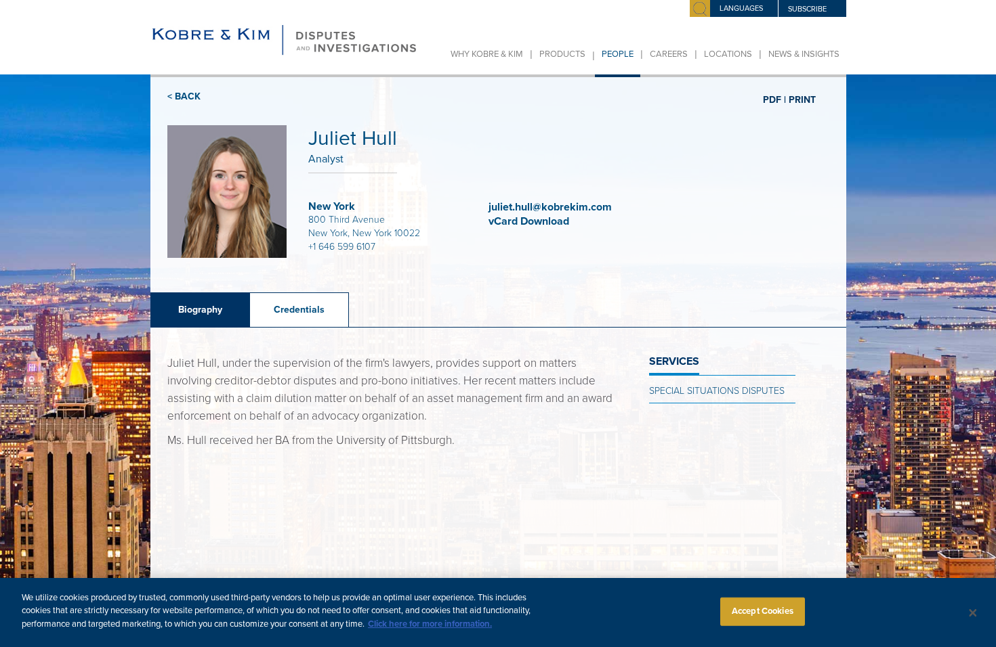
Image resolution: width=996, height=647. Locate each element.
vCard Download (530, 221)
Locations (728, 54)
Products (562, 54)
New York (331, 206)
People (618, 54)
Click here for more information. (430, 624)
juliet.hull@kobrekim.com (550, 207)
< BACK (184, 96)
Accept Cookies (762, 611)
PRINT (802, 99)
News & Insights (803, 54)
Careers (669, 54)
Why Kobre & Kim (487, 54)
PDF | (774, 99)
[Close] (973, 612)
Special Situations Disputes (717, 391)
